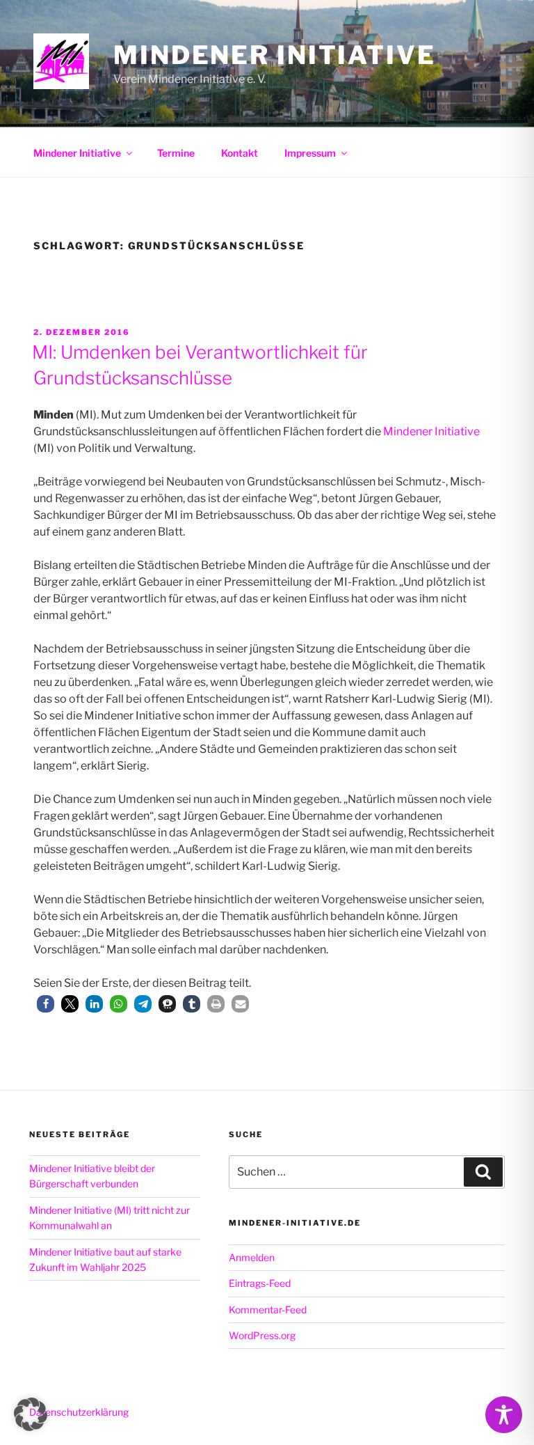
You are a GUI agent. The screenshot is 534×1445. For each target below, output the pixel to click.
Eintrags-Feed (260, 1283)
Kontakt (239, 153)
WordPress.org (262, 1335)
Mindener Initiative (274, 55)
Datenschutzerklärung (79, 1412)
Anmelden (252, 1257)
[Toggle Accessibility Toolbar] (504, 1415)
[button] (45, 1004)
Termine (176, 153)
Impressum (310, 153)
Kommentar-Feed (268, 1309)
